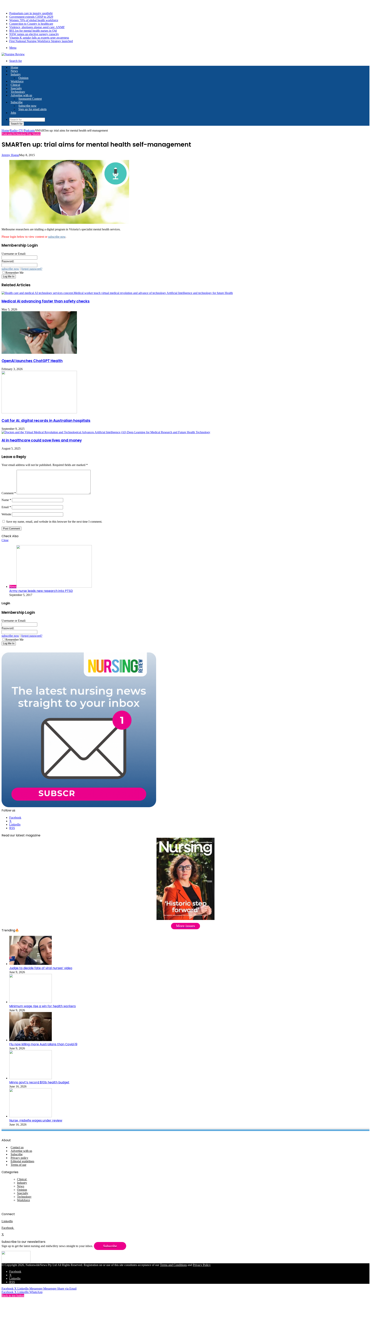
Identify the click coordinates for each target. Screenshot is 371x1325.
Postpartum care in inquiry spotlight (31, 13)
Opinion (23, 78)
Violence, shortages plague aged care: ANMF (37, 27)
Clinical (15, 84)
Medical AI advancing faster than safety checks (46, 301)
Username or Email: (14, 253)
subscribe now (57, 236)
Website (6, 514)
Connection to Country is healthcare (31, 23)
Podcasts (29, 130)
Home (5, 130)
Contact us (17, 1147)
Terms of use (18, 1164)
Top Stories (34, 134)
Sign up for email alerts (32, 109)
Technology (18, 91)
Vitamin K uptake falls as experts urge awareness (39, 37)
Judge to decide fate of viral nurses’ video (40, 968)
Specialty (16, 88)
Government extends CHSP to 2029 (31, 16)
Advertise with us (21, 95)
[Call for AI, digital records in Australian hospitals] (39, 412)
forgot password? (31, 268)
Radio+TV (16, 130)
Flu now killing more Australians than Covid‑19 (43, 1044)
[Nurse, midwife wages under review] (30, 1116)
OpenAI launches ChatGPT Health (32, 360)
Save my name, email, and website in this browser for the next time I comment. (54, 521)
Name (6, 500)
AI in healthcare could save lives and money (42, 440)
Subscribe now (27, 105)
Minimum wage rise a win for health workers (42, 1006)
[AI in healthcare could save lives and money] (106, 432)
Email (6, 507)
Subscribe (17, 102)
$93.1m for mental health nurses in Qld (33, 30)
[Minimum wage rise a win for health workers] (30, 1002)
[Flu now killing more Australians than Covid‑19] (30, 1040)
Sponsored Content (30, 98)
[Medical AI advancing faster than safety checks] (117, 293)
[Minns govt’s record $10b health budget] (30, 1078)
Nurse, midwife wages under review (35, 1120)
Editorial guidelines (22, 1161)
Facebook (8, 1227)
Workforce (17, 81)
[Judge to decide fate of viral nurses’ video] (30, 963)
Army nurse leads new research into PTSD (41, 591)
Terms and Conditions (173, 1265)
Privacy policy (19, 1157)
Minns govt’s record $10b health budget (39, 1082)
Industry (16, 74)
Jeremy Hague (10, 155)
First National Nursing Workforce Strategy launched (41, 41)
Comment (9, 493)
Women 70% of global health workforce (33, 20)
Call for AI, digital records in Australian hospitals (46, 420)
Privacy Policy (202, 1265)
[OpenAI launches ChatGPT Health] (39, 352)
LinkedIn (7, 1221)
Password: (8, 261)
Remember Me (14, 272)
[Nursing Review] (13, 54)
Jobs (13, 112)
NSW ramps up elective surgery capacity (34, 34)
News (14, 71)
